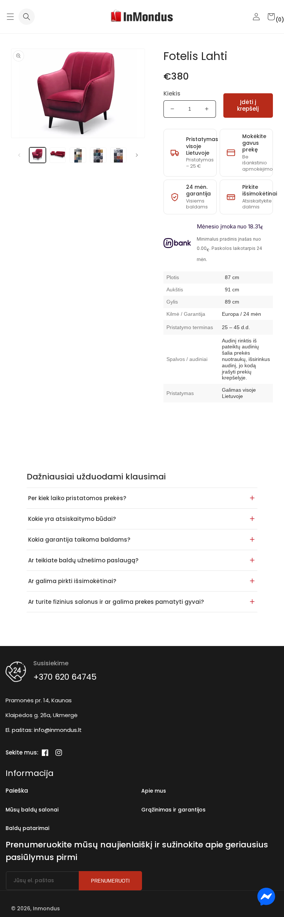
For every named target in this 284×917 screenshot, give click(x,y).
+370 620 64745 (65, 677)
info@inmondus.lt (58, 730)
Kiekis (171, 93)
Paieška (17, 790)
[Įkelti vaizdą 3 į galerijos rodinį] (78, 155)
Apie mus (153, 790)
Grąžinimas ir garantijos (173, 809)
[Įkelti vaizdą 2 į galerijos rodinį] (58, 155)
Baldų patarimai (27, 828)
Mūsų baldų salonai (32, 809)
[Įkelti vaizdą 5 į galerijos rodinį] (118, 155)
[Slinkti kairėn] (19, 155)
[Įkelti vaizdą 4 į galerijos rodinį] (98, 155)
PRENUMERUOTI (110, 881)
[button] (10, 17)
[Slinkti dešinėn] (137, 155)
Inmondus (46, 908)
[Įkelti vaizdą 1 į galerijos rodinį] (37, 155)
